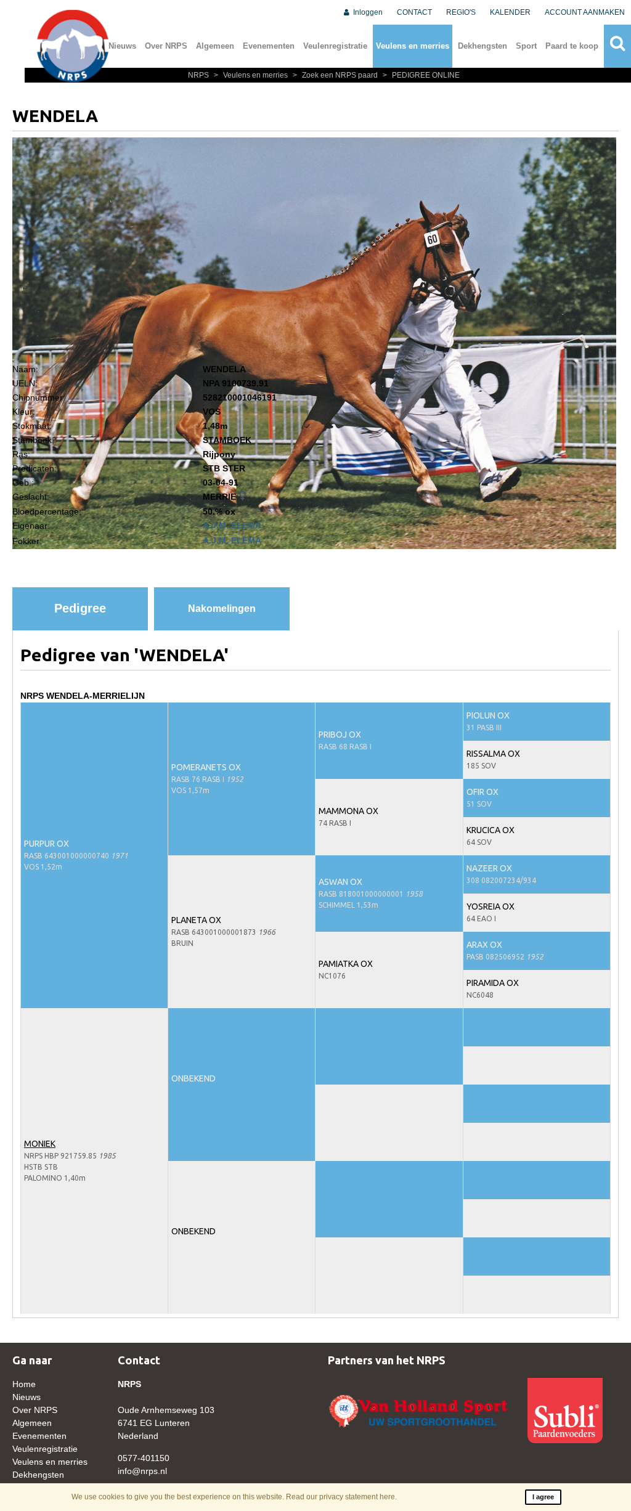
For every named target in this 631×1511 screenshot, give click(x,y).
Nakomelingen (222, 608)
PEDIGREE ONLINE (421, 75)
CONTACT (414, 12)
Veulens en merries (412, 46)
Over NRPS (166, 46)
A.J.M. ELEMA (232, 525)
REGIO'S (461, 12)
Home (24, 1384)
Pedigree (80, 608)
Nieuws (122, 46)
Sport (526, 46)
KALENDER (510, 12)
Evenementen (269, 46)
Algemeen (215, 46)
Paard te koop (571, 46)
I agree (543, 1497)
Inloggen (367, 12)
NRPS (199, 75)
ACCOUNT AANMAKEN (585, 12)
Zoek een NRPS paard (336, 75)
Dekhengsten (482, 46)
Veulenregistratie (335, 46)
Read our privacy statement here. (341, 1497)
